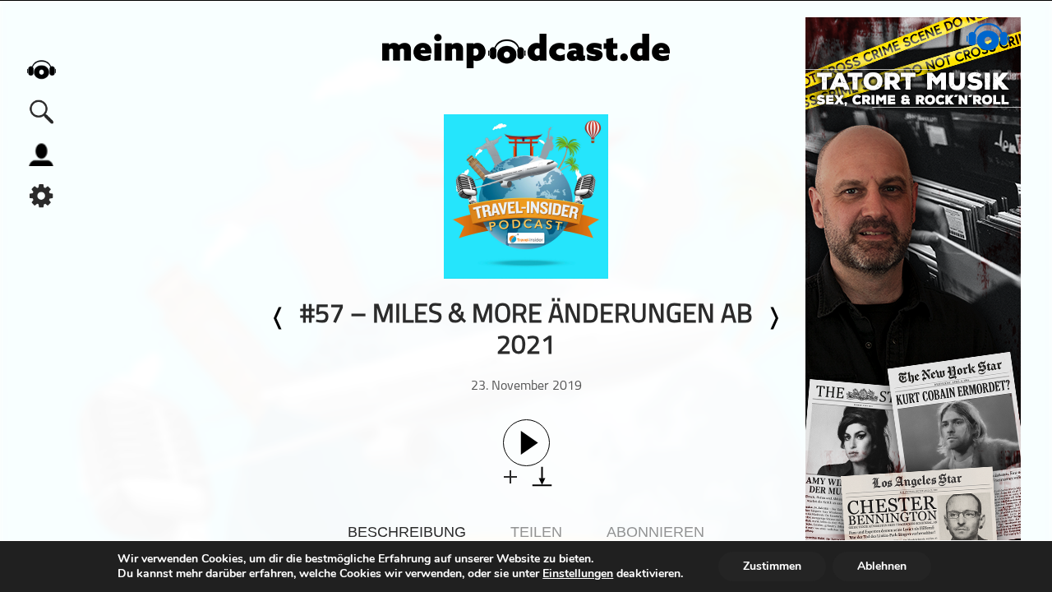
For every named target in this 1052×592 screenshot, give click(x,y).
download (542, 476)
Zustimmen (772, 566)
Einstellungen (577, 574)
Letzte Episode (278, 318)
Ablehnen (882, 566)
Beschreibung (407, 532)
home (41, 69)
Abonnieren (655, 532)
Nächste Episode (773, 318)
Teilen (536, 532)
